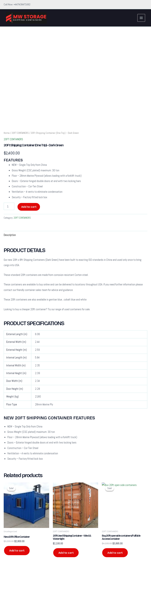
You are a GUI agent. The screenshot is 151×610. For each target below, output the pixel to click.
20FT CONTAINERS (20, 133)
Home (7, 133)
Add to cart (28, 206)
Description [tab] (10, 235)
